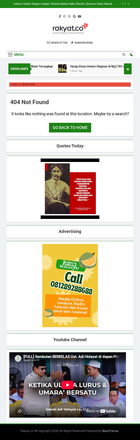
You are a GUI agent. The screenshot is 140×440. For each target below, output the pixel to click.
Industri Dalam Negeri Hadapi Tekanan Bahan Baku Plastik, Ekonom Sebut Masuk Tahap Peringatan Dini (63, 4)
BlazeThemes (110, 430)
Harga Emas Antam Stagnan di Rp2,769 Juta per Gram (101, 66)
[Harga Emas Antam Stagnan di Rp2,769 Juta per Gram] (57, 68)
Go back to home (70, 127)
